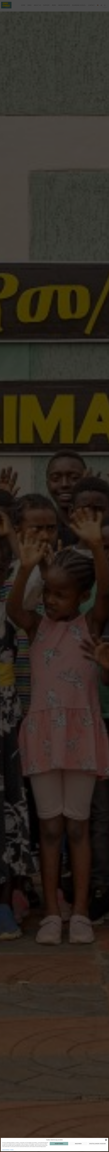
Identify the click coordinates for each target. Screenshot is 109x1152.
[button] (106, 1139)
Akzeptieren (59, 1143)
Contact (11, 1149)
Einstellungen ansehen (97, 1143)
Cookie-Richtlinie (6, 1149)
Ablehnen (78, 1143)
